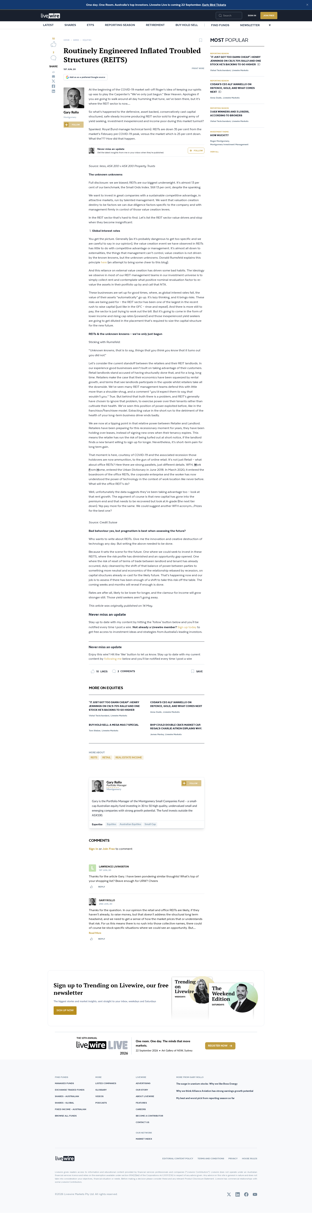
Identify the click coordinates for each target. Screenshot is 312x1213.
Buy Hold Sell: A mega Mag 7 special (114, 725)
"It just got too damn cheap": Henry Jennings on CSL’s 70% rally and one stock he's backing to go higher (114, 706)
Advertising (143, 1083)
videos (99, 1096)
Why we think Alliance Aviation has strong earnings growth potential (214, 1090)
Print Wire (198, 68)
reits (94, 757)
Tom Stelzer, (95, 730)
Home (67, 40)
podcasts (101, 1102)
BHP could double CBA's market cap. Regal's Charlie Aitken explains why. (176, 727)
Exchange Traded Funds (69, 1089)
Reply (101, 886)
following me (113, 659)
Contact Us (142, 1122)
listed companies (105, 1083)
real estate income (129, 757)
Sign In (252, 15)
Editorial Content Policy (177, 1158)
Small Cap (150, 824)
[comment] (53, 57)
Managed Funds (64, 1083)
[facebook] (53, 86)
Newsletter (250, 25)
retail (106, 757)
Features (141, 1102)
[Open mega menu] (269, 25)
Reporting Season (120, 25)
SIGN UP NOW (65, 1010)
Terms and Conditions (211, 1158)
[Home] (50, 16)
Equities (87, 40)
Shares (70, 25)
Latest (48, 25)
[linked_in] (53, 91)
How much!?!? (219, 135)
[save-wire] (200, 41)
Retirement (155, 25)
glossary (101, 1089)
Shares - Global (64, 1102)
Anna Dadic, (156, 712)
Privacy (233, 1158)
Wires (76, 40)
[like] (53, 44)
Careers (141, 1109)
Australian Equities (130, 824)
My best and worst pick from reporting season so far (205, 1098)
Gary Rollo (71, 112)
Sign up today (186, 627)
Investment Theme (219, 132)
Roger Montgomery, (219, 141)
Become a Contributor (149, 1115)
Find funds (220, 25)
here (104, 262)
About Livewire (145, 1096)
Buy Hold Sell (187, 25)
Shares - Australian (67, 1096)
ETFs (90, 25)
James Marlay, (157, 734)
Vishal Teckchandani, (99, 715)
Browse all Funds (66, 1115)
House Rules (249, 1158)
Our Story (142, 1089)
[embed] (53, 72)
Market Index (144, 1138)
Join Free (268, 15)
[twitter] (53, 81)
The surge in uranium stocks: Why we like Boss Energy (206, 1083)
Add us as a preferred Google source (87, 77)
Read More (95, 933)
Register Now (218, 1046)
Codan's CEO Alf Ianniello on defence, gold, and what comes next (176, 704)
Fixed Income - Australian (70, 1109)
